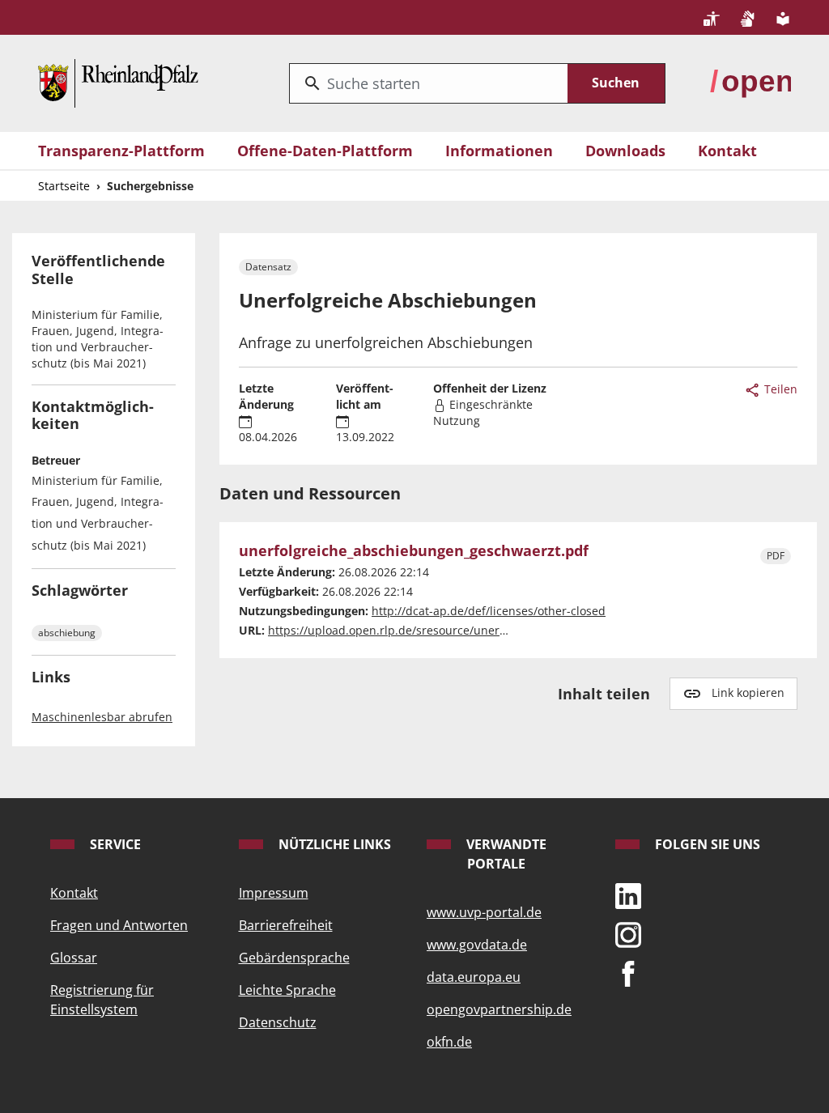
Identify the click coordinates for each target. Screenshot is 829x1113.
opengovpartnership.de (499, 1009)
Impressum (273, 893)
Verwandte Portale (504, 854)
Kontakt (727, 150)
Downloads (625, 150)
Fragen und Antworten (119, 925)
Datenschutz (278, 1022)
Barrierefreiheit (286, 925)
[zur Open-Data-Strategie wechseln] (750, 81)
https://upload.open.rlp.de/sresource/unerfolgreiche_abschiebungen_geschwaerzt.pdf (503, 630)
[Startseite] (118, 81)
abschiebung (67, 632)
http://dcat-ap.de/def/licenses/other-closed (489, 610)
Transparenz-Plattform (121, 150)
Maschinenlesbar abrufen (102, 716)
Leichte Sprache (287, 990)
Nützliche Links (333, 844)
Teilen (779, 389)
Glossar (73, 957)
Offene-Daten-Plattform (325, 150)
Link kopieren (748, 692)
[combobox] (429, 83)
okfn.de (449, 1042)
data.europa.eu (474, 977)
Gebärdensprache (294, 957)
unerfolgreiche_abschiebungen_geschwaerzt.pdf (414, 550)
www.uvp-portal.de (484, 912)
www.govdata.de (477, 945)
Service (114, 844)
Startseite (64, 185)
